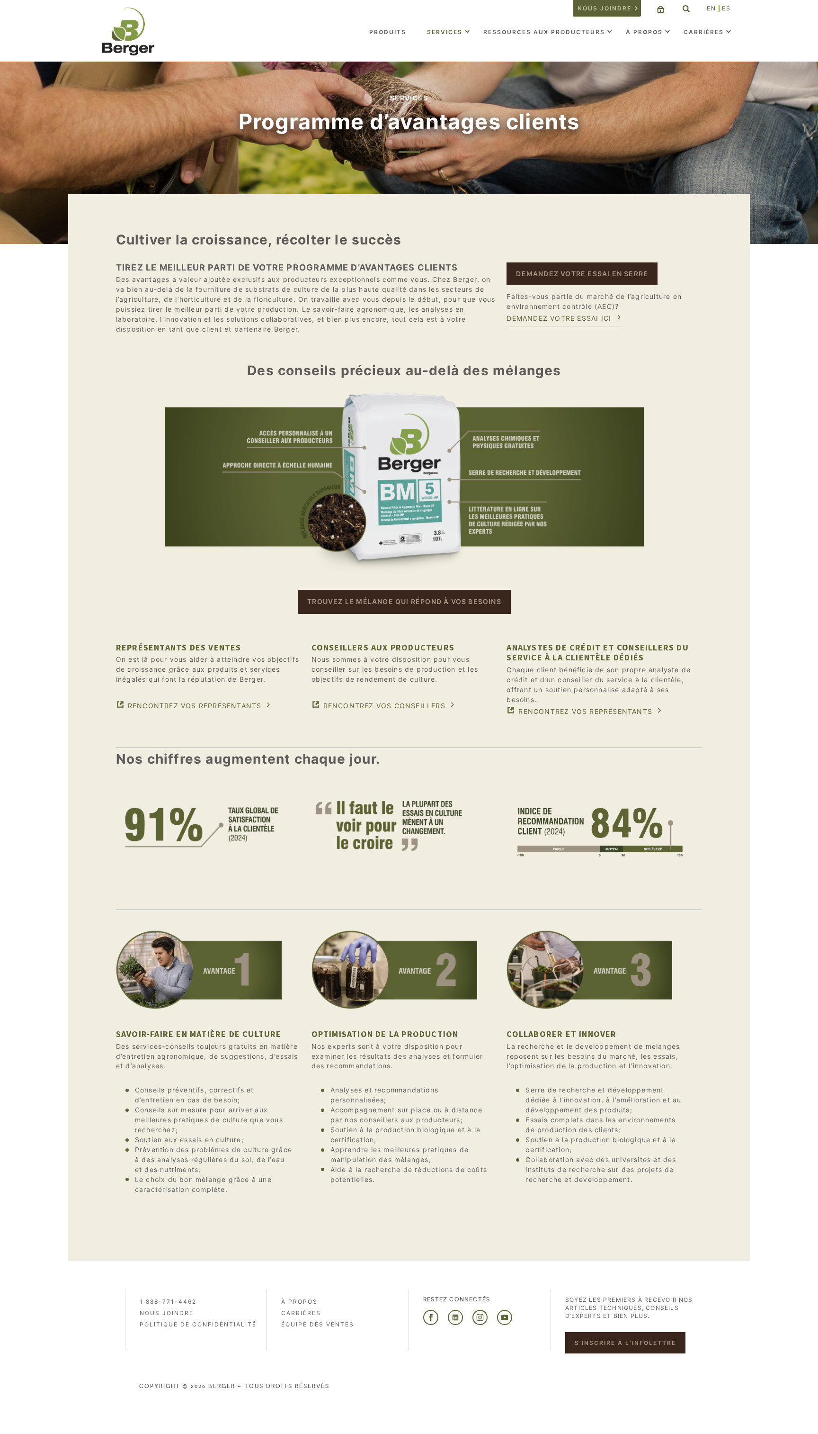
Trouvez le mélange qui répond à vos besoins (404, 601)
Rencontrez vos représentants (195, 706)
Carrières (704, 32)
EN (711, 8)
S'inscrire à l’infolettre (625, 1342)
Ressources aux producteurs (544, 32)
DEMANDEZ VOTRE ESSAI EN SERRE (582, 274)
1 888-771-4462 (168, 1301)
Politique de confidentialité (198, 1324)
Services (444, 32)
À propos (644, 32)
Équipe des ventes (317, 1324)
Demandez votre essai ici (559, 318)
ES (726, 8)
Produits (387, 32)
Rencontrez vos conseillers (384, 706)
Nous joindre (604, 8)
